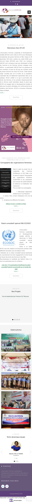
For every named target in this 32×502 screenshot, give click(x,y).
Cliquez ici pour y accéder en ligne (16, 204)
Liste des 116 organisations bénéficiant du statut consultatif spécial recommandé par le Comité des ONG (16, 267)
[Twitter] (17, 4)
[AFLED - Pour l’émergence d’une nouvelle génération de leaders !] (11, 10)
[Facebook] (15, 4)
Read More (16, 97)
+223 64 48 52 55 (16, 1)
